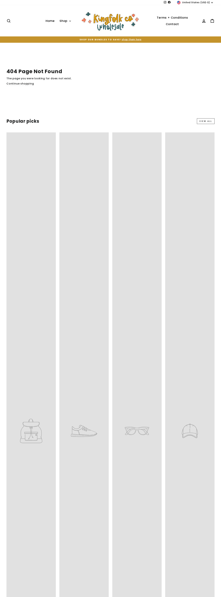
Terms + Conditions (172, 18)
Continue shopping (20, 83)
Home (50, 21)
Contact (172, 24)
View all (205, 121)
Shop (64, 21)
